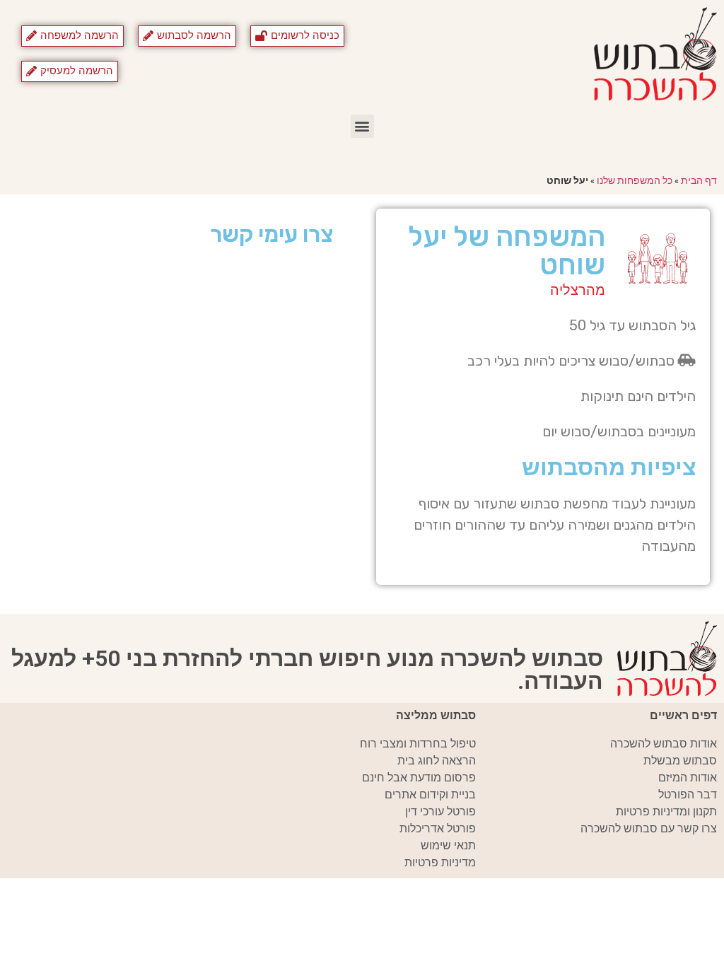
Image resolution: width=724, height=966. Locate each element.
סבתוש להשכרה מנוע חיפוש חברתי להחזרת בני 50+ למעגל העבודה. (307, 669)
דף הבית (699, 180)
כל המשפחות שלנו (634, 180)
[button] (362, 126)
